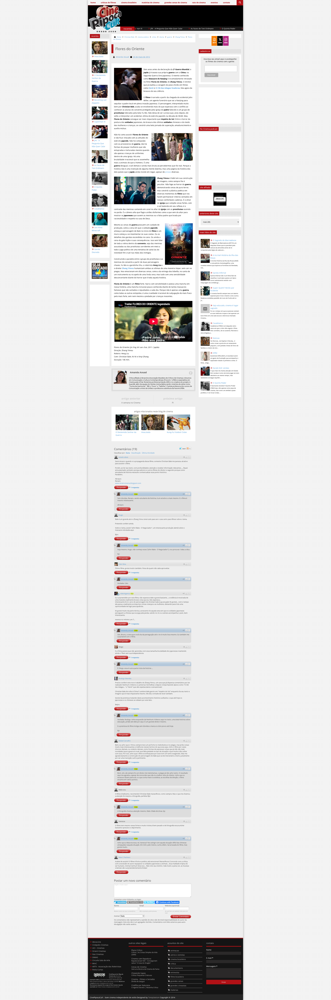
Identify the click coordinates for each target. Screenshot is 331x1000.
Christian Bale (129, 37)
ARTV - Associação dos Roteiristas (106, 966)
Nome (116, 905)
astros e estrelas (178, 955)
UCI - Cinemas (98, 948)
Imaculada (98, 56)
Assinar (117, 916)
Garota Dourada (96, 250)
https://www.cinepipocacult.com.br (108, 987)
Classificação (136, 453)
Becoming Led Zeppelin (99, 101)
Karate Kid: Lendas (221, 368)
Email (142, 905)
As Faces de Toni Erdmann (168, 28)
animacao (175, 950)
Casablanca (215, 28)
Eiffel (215, 353)
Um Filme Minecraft (237, 28)
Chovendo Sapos (138, 973)
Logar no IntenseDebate (120, 902)
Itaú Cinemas (98, 954)
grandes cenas (177, 981)
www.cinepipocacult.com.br (104, 983)
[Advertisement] (194, 23)
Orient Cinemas (99, 951)
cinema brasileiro (178, 959)
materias (174, 990)
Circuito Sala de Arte (101, 960)
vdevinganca (125, 593)
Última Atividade (148, 453)
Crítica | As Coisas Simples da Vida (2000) (144, 953)
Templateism (153, 997)
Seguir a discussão (189, 448)
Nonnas (216, 338)
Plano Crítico (136, 950)
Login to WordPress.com (135, 902)
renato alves (123, 457)
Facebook (191, 373)
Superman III (99, 121)
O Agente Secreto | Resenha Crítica (144, 987)
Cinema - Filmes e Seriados (143, 979)
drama (161, 37)
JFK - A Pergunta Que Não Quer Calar (98, 143)
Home (119, 37)
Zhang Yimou (180, 37)
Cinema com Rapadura (141, 958)
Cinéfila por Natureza (140, 985)
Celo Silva (122, 564)
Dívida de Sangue (138, 981)
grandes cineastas (178, 985)
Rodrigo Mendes (125, 678)
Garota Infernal (219, 273)
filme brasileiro (177, 977)
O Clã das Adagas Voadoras (168, 88)
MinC (94, 963)
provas (168, 172)
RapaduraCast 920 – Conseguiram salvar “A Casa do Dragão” (144, 962)
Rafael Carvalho (125, 741)
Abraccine (96, 942)
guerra (169, 37)
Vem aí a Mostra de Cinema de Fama (145, 969)
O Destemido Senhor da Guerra (99, 78)
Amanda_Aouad (127, 494)
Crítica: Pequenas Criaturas (141, 975)
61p (132, 593)
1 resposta (135, 487)
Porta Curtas (97, 969)
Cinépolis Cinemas (100, 945)
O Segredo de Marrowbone (224, 240)
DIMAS (95, 957)
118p (135, 494)
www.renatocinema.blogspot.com (128, 483)
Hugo (121, 515)
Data (128, 453)
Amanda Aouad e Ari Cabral (115, 977)
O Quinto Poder (195, 28)
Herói (151, 88)
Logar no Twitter (149, 902)
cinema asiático (143, 37)
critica (154, 37)
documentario (177, 968)
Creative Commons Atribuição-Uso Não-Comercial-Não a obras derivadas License (106, 980)
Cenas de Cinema (138, 967)
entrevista (175, 972)
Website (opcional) (172, 905)
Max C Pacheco (124, 857)
